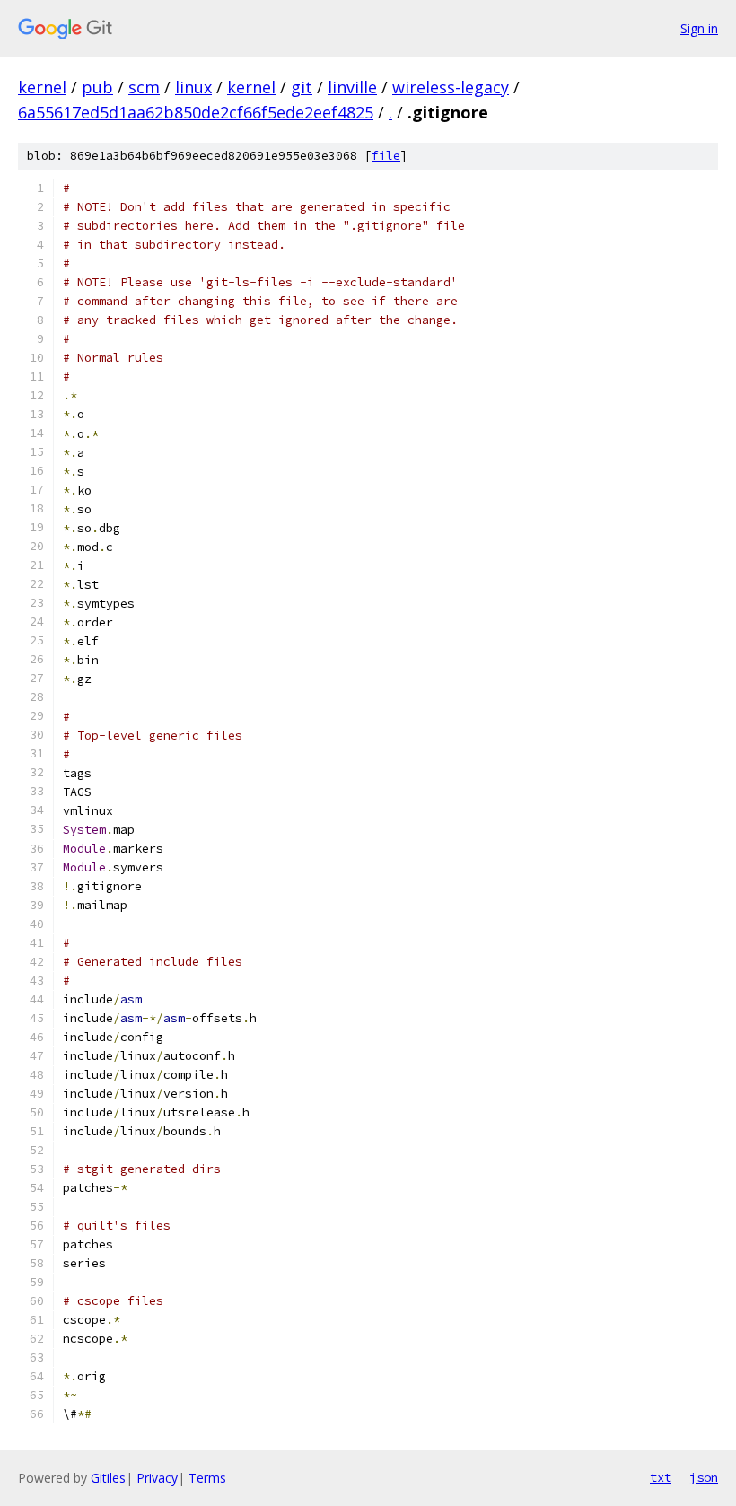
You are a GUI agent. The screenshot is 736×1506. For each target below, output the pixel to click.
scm (144, 87)
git (301, 87)
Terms (207, 1477)
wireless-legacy (450, 87)
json (703, 1477)
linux (193, 87)
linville (352, 87)
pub (97, 87)
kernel (42, 87)
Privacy (157, 1477)
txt (660, 1477)
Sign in (699, 28)
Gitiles (108, 1477)
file (386, 155)
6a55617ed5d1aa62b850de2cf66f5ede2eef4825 (195, 112)
